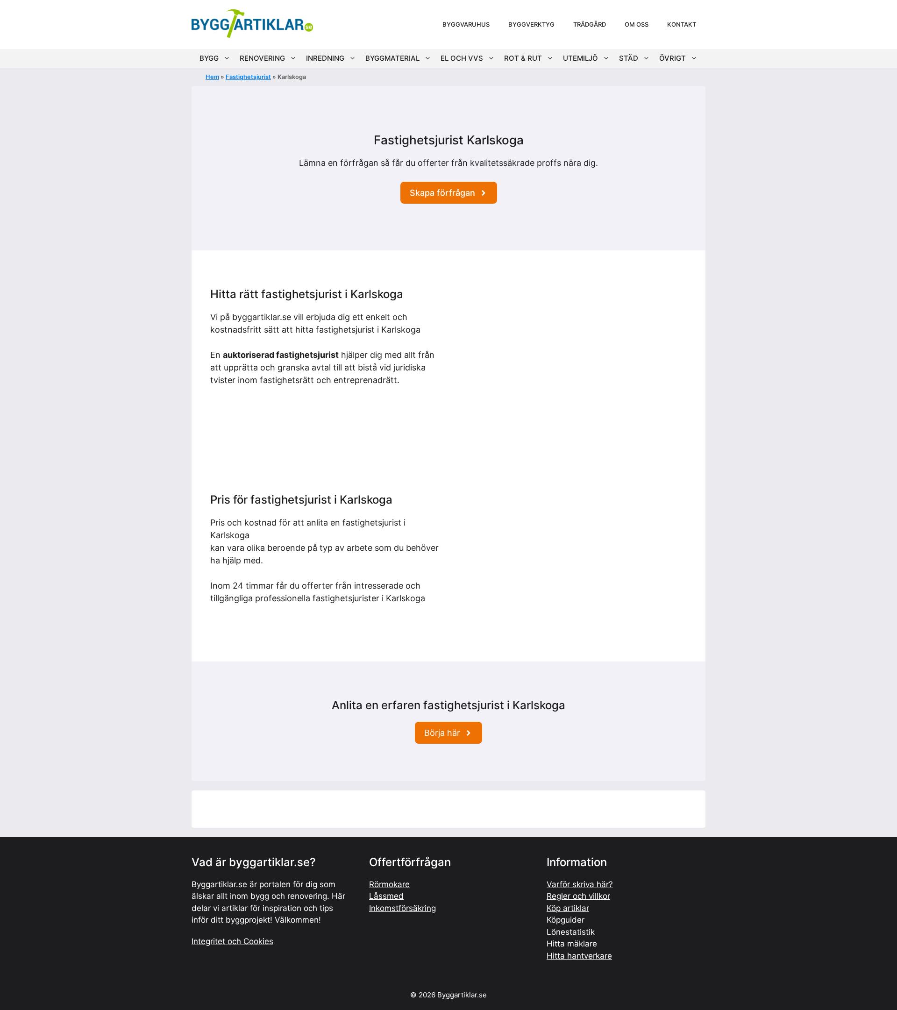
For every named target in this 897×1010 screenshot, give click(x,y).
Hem (212, 76)
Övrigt (672, 58)
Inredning (325, 58)
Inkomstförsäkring (402, 908)
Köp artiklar (568, 908)
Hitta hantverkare (579, 955)
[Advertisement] (571, 353)
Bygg (209, 58)
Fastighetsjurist (248, 76)
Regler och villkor (578, 896)
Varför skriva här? (580, 884)
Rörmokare (389, 884)
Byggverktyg (531, 24)
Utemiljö (580, 58)
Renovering (262, 58)
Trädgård (589, 24)
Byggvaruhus (466, 24)
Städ (628, 58)
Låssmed (386, 896)
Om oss (636, 24)
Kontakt (681, 24)
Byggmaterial (392, 58)
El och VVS (462, 58)
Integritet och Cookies (232, 941)
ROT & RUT (523, 58)
